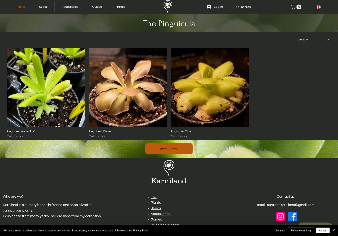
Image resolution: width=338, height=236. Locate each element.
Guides (156, 219)
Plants (156, 202)
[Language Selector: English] (323, 7)
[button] (296, 7)
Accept (323, 230)
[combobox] (313, 39)
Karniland (169, 180)
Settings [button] (280, 230)
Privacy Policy (141, 230)
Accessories (160, 214)
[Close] (334, 230)
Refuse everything (301, 230)
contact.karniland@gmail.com (290, 205)
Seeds (156, 208)
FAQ (154, 197)
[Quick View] (46, 87)
